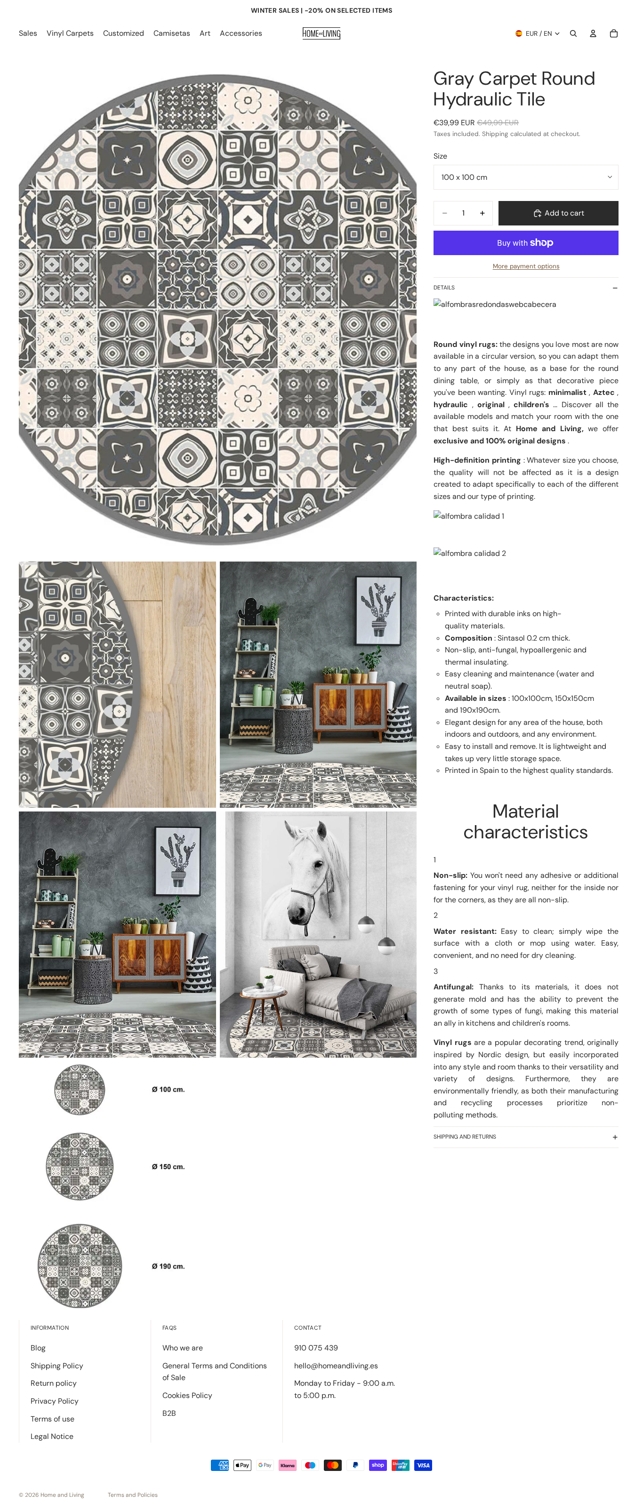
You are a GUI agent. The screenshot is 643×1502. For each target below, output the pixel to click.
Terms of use (52, 1419)
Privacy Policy (55, 1401)
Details (444, 287)
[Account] (593, 33)
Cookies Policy (187, 1395)
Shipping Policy (57, 1366)
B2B (169, 1413)
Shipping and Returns (465, 1137)
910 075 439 (316, 1348)
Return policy (54, 1383)
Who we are (182, 1348)
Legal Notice (52, 1436)
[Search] (573, 33)
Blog (38, 1348)
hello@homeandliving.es (336, 1366)
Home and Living (62, 1495)
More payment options (526, 266)
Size (440, 156)
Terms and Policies (133, 1495)
